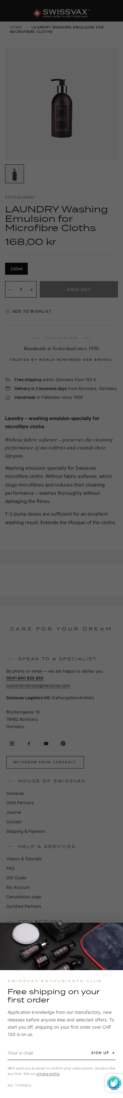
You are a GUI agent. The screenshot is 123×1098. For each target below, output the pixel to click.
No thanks (19, 1085)
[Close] (113, 933)
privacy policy (48, 1073)
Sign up (100, 1053)
